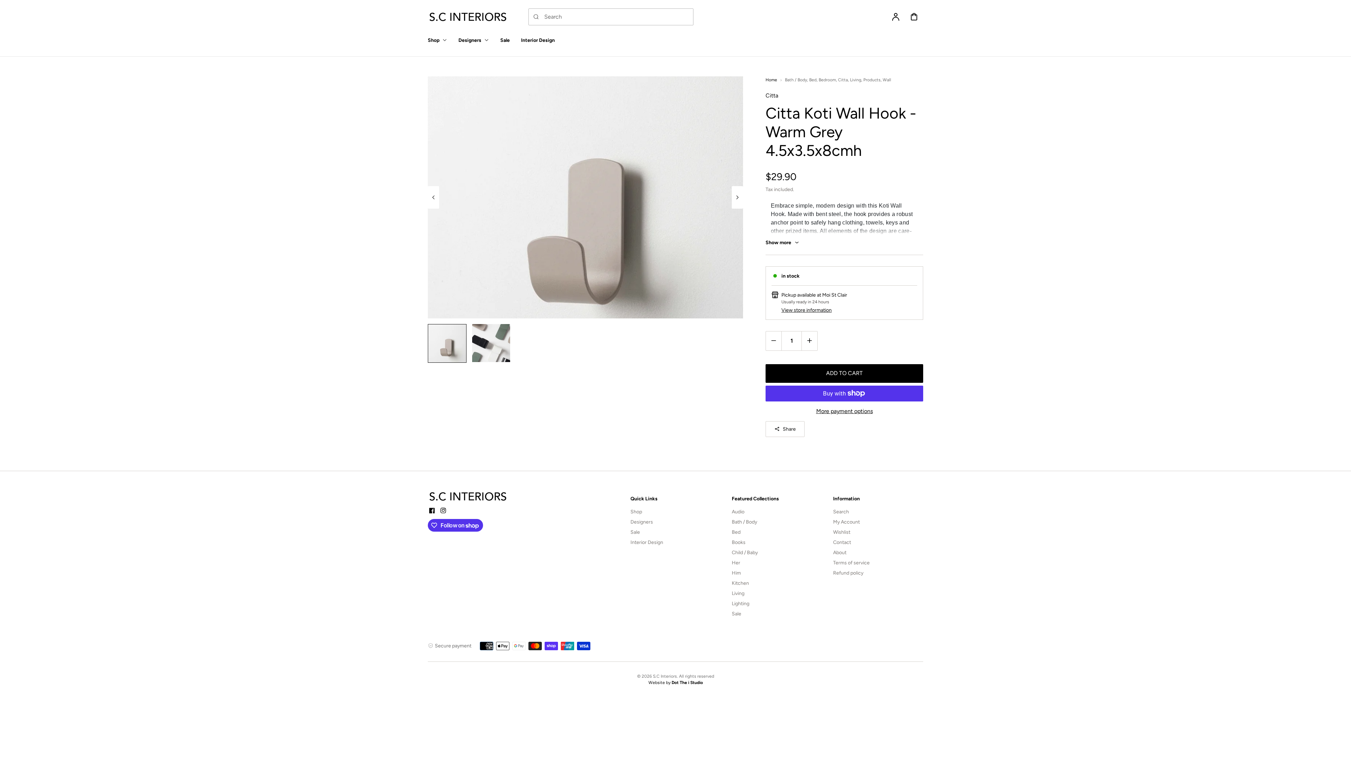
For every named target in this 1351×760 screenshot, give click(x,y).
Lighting (740, 604)
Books (739, 542)
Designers (641, 522)
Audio (738, 512)
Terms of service (851, 563)
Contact (842, 542)
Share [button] (789, 429)
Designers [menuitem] (469, 40)
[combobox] (610, 16)
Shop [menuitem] (433, 40)
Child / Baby (745, 553)
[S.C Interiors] (468, 496)
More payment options (844, 411)
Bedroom (827, 79)
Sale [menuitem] (505, 40)
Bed (813, 79)
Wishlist (841, 532)
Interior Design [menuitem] (538, 40)
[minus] (774, 340)
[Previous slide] (433, 197)
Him (736, 573)
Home (771, 79)
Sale (635, 532)
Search (841, 512)
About (839, 553)
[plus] (809, 340)
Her (736, 563)
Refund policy (848, 573)
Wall (887, 79)
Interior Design (646, 542)
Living (855, 79)
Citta (843, 79)
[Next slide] (737, 197)
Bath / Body (796, 79)
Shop (636, 512)
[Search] (536, 17)
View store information (806, 310)
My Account (846, 522)
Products (872, 79)
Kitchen (740, 583)
